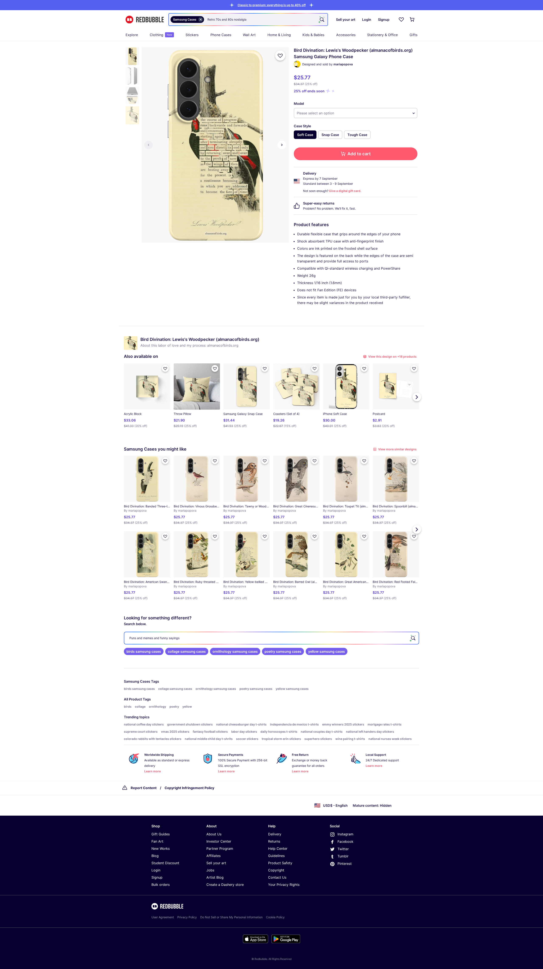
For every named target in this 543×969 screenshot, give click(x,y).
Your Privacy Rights (283, 884)
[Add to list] (280, 55)
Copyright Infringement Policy (189, 788)
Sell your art (216, 863)
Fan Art (157, 841)
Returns (274, 841)
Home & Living (279, 35)
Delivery (274, 834)
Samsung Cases (137, 681)
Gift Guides (160, 834)
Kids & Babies (313, 35)
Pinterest (344, 863)
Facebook (345, 841)
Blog (155, 856)
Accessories (345, 35)
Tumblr (342, 856)
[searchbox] (271, 638)
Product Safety (280, 863)
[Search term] (321, 19)
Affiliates (213, 856)
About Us (213, 834)
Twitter (343, 849)
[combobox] (248, 19)
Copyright (276, 870)
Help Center (277, 848)
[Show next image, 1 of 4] (282, 145)
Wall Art (249, 35)
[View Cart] (412, 19)
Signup (156, 877)
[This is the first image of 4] (148, 145)
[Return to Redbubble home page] (145, 20)
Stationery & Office (382, 35)
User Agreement (162, 917)
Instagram (345, 834)
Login (155, 870)
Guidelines (276, 856)
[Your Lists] (401, 19)
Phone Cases (220, 35)
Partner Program (219, 848)
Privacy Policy (187, 917)
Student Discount (165, 863)
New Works (160, 848)
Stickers (192, 35)
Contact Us (277, 877)
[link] (144, 651)
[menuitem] (132, 35)
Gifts (413, 35)
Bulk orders (160, 884)
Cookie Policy (275, 917)
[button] (272, 5)
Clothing (161, 35)
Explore (132, 35)
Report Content (144, 788)
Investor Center (218, 841)
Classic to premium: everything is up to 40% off (272, 5)
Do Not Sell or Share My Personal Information (231, 917)
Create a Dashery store (225, 884)
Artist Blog (215, 877)
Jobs (210, 870)
